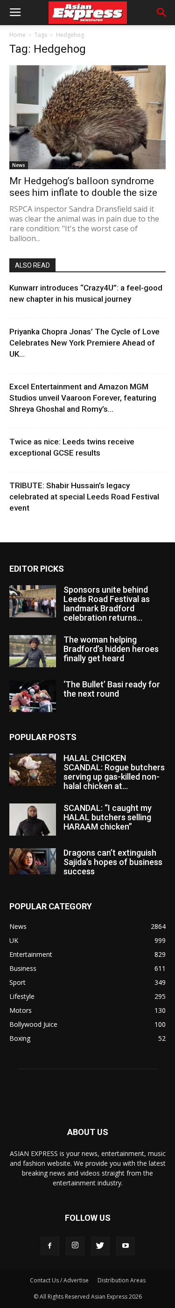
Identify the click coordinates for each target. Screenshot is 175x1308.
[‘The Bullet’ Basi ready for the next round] (32, 696)
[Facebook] (50, 1246)
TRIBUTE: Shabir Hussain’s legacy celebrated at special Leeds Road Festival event (84, 496)
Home (17, 35)
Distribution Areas (122, 1280)
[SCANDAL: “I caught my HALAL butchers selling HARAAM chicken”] (32, 819)
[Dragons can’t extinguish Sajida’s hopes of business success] (32, 861)
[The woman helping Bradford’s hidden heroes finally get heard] (32, 651)
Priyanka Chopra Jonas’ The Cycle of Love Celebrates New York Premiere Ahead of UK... (84, 343)
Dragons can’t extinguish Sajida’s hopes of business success (112, 862)
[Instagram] (75, 1246)
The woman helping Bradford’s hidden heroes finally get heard (111, 649)
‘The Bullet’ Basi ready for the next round (111, 689)
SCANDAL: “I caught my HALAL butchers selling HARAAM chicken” (107, 817)
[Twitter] (100, 1246)
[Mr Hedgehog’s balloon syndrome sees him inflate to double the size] (87, 117)
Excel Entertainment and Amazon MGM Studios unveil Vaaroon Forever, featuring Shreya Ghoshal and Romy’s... (82, 398)
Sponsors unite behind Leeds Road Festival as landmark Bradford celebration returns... (106, 604)
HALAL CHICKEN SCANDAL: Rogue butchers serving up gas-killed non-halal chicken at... (114, 772)
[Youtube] (125, 1246)
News (18, 165)
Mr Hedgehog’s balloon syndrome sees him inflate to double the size (83, 186)
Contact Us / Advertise (59, 1280)
